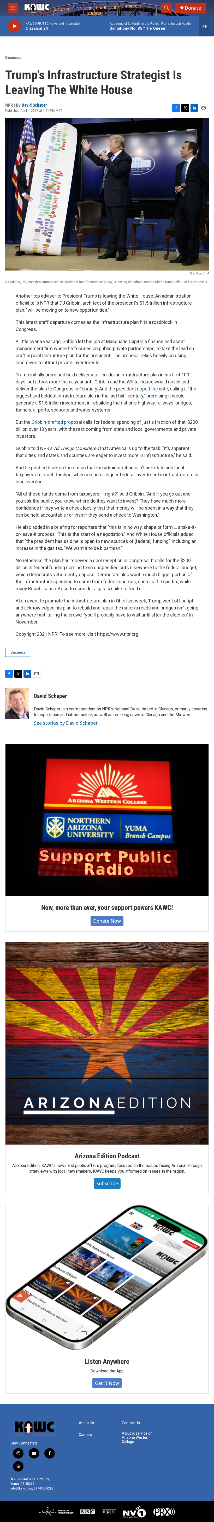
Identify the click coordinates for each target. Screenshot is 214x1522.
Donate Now (107, 921)
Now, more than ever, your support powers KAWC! (107, 907)
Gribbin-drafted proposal (57, 422)
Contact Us (131, 1423)
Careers (85, 1435)
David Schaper (34, 105)
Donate (193, 8)
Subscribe (107, 1183)
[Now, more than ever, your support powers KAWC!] (107, 820)
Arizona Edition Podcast (107, 1156)
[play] (14, 26)
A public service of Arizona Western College (137, 1437)
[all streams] (206, 26)
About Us (86, 1423)
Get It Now (107, 1383)
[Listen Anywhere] (107, 1277)
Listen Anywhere (107, 1361)
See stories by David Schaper (66, 723)
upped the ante (152, 388)
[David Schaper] (17, 703)
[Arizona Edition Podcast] (107, 1043)
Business (13, 57)
